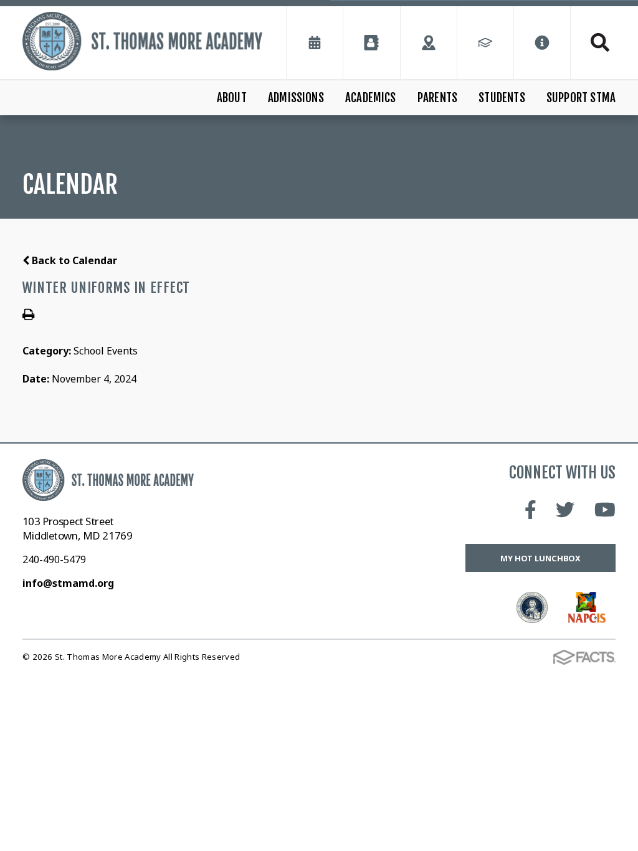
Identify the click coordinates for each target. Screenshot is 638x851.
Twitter (565, 509)
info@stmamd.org (68, 583)
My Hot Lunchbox (540, 558)
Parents (437, 97)
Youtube (605, 509)
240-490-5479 (54, 559)
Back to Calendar (73, 260)
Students (501, 97)
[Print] (28, 315)
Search (593, 42)
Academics (370, 97)
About (232, 97)
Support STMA (581, 97)
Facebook (530, 509)
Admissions (296, 97)
